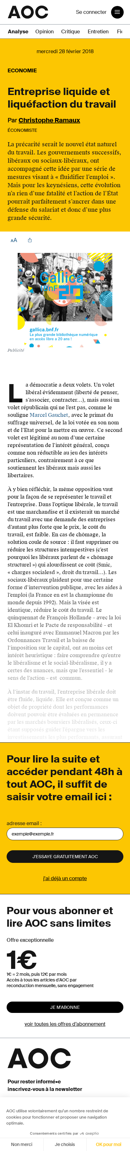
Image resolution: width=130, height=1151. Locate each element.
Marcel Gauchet (49, 415)
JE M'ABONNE (65, 1007)
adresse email (23, 823)
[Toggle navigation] (117, 12)
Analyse (18, 31)
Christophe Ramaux (49, 120)
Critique (70, 31)
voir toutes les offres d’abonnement (65, 1024)
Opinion (44, 31)
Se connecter (91, 12)
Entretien (98, 31)
